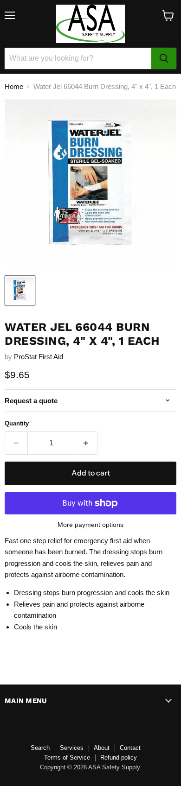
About (102, 747)
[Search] (163, 58)
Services (72, 747)
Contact (130, 747)
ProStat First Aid (38, 357)
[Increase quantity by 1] (86, 443)
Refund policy (118, 757)
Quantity (17, 423)
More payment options (90, 524)
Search (40, 747)
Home (14, 86)
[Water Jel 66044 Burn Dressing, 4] (20, 290)
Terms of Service (67, 757)
